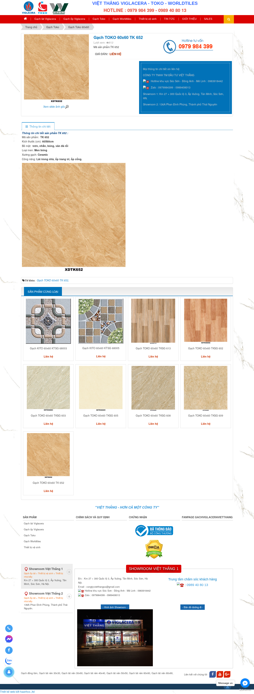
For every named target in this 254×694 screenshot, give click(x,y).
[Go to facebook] (245, 683)
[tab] (38, 126)
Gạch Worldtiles (122, 18)
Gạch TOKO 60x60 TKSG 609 (205, 415)
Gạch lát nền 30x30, (50, 673)
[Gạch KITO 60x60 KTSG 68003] (48, 321)
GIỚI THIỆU (189, 18)
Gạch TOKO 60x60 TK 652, (53, 280)
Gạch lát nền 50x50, (117, 673)
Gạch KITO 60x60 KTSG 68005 (100, 348)
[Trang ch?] (25, 19)
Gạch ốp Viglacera (74, 18)
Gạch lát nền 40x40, (95, 673)
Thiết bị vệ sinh (148, 18)
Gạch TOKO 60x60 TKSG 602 (205, 348)
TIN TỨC (169, 18)
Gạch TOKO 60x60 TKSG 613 (153, 348)
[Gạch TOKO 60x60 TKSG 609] (205, 388)
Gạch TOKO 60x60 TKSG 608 (153, 415)
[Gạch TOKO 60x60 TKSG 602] (205, 321)
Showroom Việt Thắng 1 (45, 576)
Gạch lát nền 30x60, (72, 673)
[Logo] (44, 7)
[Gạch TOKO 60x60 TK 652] (48, 455)
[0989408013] (9, 628)
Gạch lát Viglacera (45, 18)
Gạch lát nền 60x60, (140, 673)
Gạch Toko (99, 18)
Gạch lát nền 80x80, (162, 673)
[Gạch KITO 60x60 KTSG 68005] (100, 321)
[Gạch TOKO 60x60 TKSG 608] (153, 388)
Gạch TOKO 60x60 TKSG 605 (100, 415)
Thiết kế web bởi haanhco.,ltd (17, 691)
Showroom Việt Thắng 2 (45, 600)
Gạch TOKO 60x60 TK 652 (48, 483)
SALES (208, 18)
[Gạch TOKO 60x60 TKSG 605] (100, 388)
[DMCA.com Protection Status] (154, 549)
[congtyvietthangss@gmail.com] (227, 674)
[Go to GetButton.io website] (245, 690)
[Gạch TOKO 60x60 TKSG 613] (153, 321)
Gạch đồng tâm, (29, 673)
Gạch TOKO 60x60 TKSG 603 (48, 415)
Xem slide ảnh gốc (54, 106)
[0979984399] (188, 45)
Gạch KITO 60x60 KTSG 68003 (48, 348)
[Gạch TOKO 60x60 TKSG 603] (48, 388)
